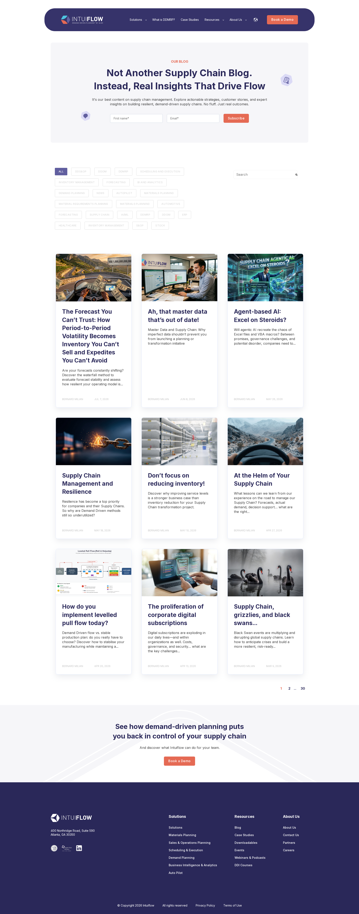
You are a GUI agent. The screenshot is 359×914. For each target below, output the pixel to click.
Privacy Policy (205, 905)
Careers (288, 850)
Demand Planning (72, 193)
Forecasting (68, 214)
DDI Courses (243, 865)
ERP (184, 214)
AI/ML (125, 214)
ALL (61, 171)
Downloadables (246, 842)
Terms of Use (232, 905)
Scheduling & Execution (186, 850)
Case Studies (244, 835)
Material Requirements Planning (83, 203)
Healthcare (68, 225)
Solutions (175, 827)
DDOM (102, 171)
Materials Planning (159, 193)
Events (239, 850)
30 (303, 688)
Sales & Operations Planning (189, 842)
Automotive (170, 203)
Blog (238, 827)
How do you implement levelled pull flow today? (89, 614)
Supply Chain (99, 214)
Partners (289, 842)
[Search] (296, 174)
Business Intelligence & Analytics (193, 865)
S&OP (140, 225)
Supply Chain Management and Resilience (87, 483)
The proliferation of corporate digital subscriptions (176, 614)
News (100, 193)
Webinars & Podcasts (250, 857)
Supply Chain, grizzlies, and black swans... (262, 614)
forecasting (116, 182)
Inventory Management (77, 182)
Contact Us (291, 835)
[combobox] (266, 174)
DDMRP (123, 171)
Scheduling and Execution (160, 171)
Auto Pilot (176, 873)
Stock (160, 225)
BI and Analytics (150, 182)
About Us (289, 827)
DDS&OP (80, 171)
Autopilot (124, 193)
